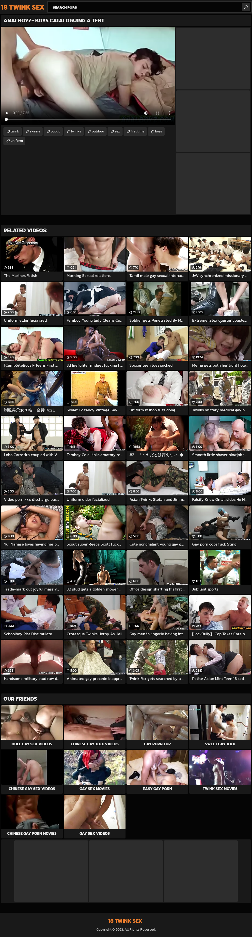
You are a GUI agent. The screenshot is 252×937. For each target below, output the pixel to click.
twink (15, 131)
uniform (17, 140)
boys (158, 131)
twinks (76, 131)
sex (117, 131)
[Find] (246, 7)
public (55, 131)
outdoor (98, 131)
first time (137, 131)
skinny (35, 131)
